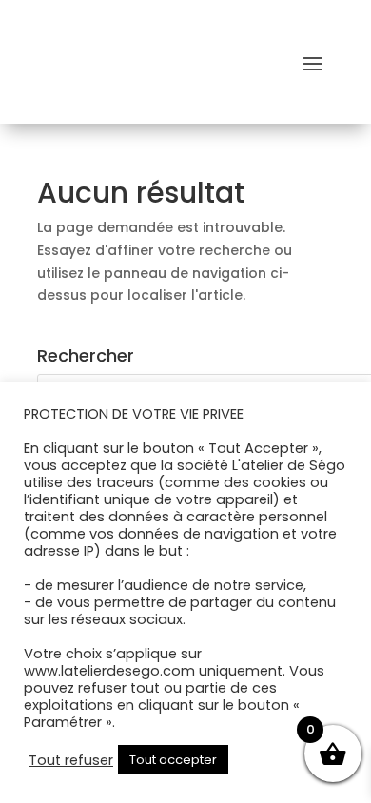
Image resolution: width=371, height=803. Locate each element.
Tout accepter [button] (173, 760)
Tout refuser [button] (71, 760)
